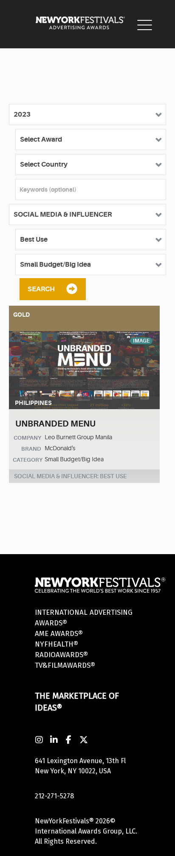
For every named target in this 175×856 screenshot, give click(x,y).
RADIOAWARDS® (61, 654)
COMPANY (27, 438)
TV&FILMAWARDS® (65, 665)
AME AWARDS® (59, 633)
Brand (31, 449)
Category (27, 460)
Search (41, 289)
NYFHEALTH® (56, 644)
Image (141, 341)
